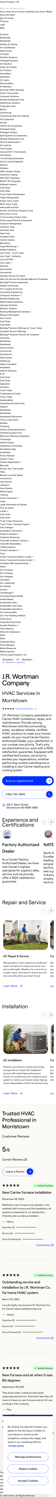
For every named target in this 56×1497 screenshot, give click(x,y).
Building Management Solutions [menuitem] (15, 311)
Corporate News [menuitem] (7, 641)
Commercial (6, 115)
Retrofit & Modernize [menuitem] (9, 298)
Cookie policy (16, 1445)
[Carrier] (28, 23)
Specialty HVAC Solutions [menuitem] (12, 89)
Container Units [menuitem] (7, 226)
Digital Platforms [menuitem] (8, 249)
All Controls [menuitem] (5, 145)
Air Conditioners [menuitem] (7, 47)
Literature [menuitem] (4, 484)
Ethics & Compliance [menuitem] (10, 631)
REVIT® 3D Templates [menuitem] (10, 180)
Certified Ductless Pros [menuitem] (11, 432)
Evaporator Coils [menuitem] (8, 105)
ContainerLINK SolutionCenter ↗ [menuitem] (15, 563)
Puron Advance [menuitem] (7, 455)
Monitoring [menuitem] (5, 242)
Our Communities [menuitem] (8, 612)
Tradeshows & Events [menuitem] (10, 393)
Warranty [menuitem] (4, 465)
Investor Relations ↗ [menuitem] (9, 625)
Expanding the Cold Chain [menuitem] (12, 403)
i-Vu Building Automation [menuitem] (12, 158)
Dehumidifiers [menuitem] (6, 83)
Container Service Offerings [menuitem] (13, 331)
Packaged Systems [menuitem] (9, 60)
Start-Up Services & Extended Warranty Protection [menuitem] (24, 278)
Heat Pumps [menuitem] (6, 50)
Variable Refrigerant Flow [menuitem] (12, 99)
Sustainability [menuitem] (6, 399)
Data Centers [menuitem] (6, 357)
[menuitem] (5, 37)
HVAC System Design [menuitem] (10, 171)
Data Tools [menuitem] (5, 233)
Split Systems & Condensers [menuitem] (13, 135)
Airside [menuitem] (3, 122)
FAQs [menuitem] (2, 471)
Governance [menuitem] (5, 618)
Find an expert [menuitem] (7, 507)
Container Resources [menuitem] (10, 537)
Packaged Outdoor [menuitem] (8, 132)
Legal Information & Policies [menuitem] (13, 504)
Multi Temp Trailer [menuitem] (9, 203)
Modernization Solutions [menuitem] (11, 301)
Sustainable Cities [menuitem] (8, 602)
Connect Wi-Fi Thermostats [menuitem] (13, 151)
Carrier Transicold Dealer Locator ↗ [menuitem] (17, 556)
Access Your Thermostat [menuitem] (11, 468)
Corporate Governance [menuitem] (10, 621)
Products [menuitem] (4, 34)
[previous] (44, 822)
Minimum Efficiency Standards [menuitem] (14, 435)
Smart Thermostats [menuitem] (9, 92)
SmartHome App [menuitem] (8, 448)
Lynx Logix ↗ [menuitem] (6, 262)
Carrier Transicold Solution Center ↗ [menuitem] (17, 559)
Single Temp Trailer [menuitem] (9, 200)
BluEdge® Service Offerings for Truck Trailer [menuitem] (21, 327)
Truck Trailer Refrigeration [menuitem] (12, 194)
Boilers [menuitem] (3, 109)
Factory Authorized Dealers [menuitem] (13, 429)
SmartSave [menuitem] (5, 452)
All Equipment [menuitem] (7, 119)
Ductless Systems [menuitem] (8, 57)
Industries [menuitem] (5, 337)
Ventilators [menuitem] (5, 76)
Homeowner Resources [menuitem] (11, 416)
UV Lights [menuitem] (4, 79)
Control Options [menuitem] (7, 239)
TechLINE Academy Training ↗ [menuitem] (14, 540)
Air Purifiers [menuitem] (6, 70)
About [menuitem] (3, 566)
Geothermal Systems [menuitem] (10, 102)
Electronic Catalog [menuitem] (8, 174)
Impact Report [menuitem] (6, 599)
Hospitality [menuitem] (5, 367)
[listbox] (28, 856)
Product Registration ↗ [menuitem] (11, 461)
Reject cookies (28, 1468)
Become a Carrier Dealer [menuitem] (11, 474)
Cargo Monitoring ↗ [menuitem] (9, 246)
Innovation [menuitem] (5, 579)
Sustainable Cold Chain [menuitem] (11, 605)
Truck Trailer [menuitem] (6, 390)
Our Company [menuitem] (6, 576)
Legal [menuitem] (2, 501)
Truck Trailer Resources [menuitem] (11, 520)
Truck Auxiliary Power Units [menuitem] (13, 216)
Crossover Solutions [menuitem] (9, 96)
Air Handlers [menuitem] (6, 63)
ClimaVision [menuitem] (5, 154)
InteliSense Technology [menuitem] (11, 445)
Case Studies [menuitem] (6, 488)
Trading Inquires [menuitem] (8, 546)
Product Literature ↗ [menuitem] (9, 533)
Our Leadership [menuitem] (7, 582)
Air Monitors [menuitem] (6, 86)
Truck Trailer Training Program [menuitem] (14, 524)
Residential (5, 40)
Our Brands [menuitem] (5, 586)
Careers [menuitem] (3, 589)
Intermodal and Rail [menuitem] (9, 207)
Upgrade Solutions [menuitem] (9, 304)
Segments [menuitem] (5, 383)
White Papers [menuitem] (6, 491)
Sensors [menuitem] (4, 164)
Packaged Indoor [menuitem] (8, 128)
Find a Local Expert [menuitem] (9, 419)
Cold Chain (5, 190)
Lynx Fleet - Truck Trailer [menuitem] (12, 252)
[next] (51, 822)
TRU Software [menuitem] (6, 527)
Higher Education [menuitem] (8, 363)
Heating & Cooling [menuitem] (8, 44)
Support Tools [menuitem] (6, 458)
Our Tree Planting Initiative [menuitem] (12, 615)
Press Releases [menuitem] (7, 644)
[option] (22, 856)
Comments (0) (45, 1245)
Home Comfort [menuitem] (7, 347)
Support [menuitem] (4, 406)
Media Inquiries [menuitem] (7, 651)
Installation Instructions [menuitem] (11, 530)
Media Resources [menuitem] (8, 648)
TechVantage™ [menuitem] (7, 592)
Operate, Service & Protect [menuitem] (12, 275)
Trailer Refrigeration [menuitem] (9, 197)
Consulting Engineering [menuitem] (11, 291)
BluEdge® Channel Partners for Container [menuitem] (19, 334)
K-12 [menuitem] (2, 373)
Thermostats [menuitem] (6, 148)
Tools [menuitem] (2, 553)
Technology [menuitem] (5, 439)
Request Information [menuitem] (9, 314)
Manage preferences (28, 1456)
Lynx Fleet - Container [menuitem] (10, 255)
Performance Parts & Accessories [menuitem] (16, 220)
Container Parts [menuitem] (7, 236)
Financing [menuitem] (4, 426)
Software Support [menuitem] (8, 184)
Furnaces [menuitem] (4, 53)
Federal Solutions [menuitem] (8, 370)
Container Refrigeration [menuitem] (11, 223)
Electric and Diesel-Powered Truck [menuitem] (16, 210)
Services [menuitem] (4, 265)
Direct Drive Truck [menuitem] (8, 213)
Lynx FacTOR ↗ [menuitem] (7, 259)
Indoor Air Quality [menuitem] (8, 66)
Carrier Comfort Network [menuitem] (11, 161)
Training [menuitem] (4, 494)
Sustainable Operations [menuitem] (11, 608)
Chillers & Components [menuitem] (11, 125)
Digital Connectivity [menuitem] (9, 285)
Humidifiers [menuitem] (5, 73)
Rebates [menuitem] (4, 422)
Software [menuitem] (4, 167)
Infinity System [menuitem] (7, 442)
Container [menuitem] (4, 386)
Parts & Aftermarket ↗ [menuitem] (10, 141)
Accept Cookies (28, 1480)
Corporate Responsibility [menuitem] (11, 595)
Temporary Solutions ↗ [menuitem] (11, 295)
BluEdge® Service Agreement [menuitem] (14, 282)
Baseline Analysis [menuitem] (8, 308)
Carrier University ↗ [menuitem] (9, 497)
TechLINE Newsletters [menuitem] (10, 543)
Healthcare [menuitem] (5, 360)
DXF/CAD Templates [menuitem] (10, 177)
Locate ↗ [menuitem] (4, 510)
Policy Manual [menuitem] (6, 628)
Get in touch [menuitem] (5, 317)
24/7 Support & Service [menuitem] (11, 288)
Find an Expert (7, 654)
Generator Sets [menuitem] (7, 229)
